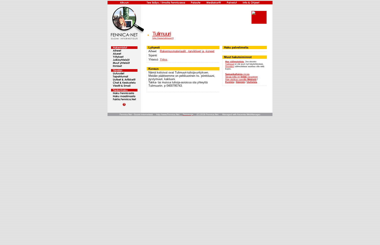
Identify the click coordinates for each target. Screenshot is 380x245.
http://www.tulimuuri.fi (163, 38)
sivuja (237, 74)
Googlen (229, 66)
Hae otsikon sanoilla (240, 79)
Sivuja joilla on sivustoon (241, 76)
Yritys (163, 59)
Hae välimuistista (234, 61)
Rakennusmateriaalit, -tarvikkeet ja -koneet (187, 51)
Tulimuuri (161, 34)
